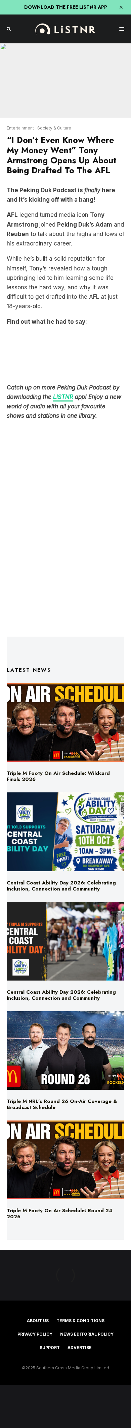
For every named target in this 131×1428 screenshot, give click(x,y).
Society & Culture (54, 127)
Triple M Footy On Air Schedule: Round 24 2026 (60, 1213)
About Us (38, 1320)
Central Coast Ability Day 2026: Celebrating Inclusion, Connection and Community (61, 886)
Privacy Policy (34, 1334)
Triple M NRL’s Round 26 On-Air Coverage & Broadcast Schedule (62, 1104)
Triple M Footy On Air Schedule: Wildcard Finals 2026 (58, 776)
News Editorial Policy (87, 1334)
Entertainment (20, 127)
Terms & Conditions (80, 1320)
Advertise (80, 1347)
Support (50, 1347)
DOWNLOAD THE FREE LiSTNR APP (65, 7)
